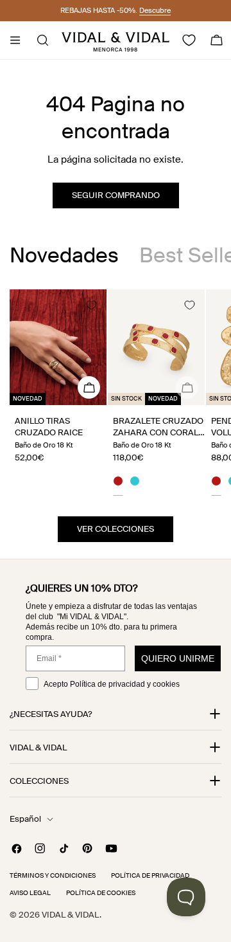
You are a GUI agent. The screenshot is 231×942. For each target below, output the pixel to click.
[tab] (64, 255)
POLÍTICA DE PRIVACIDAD (150, 875)
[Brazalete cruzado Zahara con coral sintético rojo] (156, 347)
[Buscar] (38, 40)
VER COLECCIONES (115, 528)
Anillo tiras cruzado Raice (49, 426)
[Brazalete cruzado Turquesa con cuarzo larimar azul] (135, 483)
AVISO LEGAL (30, 893)
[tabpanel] (115, 392)
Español (25, 818)
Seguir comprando (116, 195)
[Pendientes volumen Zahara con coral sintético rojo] (216, 483)
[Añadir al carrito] (187, 387)
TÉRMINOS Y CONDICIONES (53, 875)
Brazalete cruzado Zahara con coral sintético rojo (158, 432)
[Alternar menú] (15, 40)
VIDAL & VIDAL (70, 914)
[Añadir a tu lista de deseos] (91, 304)
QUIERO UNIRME (177, 658)
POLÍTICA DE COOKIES (100, 893)
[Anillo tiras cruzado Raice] (58, 347)
